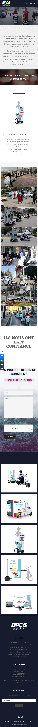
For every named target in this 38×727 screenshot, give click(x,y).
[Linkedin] (19, 717)
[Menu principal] (34, 3)
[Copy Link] (2, 368)
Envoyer (10, 437)
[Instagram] (22, 717)
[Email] (2, 364)
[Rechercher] (27, 3)
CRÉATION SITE (22, 724)
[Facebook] (16, 717)
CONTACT (14, 724)
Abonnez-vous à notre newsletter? (17, 421)
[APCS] (10, 3)
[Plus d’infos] (31, 3)
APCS (16, 722)
